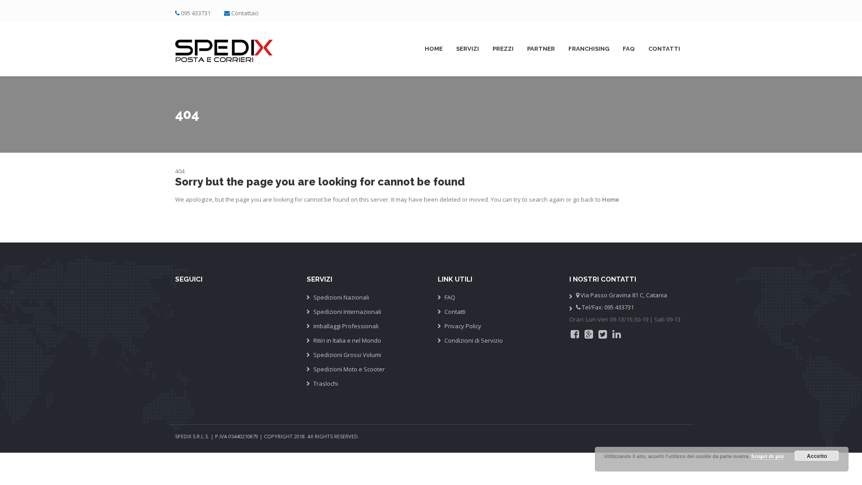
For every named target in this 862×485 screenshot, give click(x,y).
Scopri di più (767, 456)
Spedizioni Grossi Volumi (347, 355)
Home (434, 48)
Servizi (467, 48)
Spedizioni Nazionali (341, 297)
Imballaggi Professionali (345, 326)
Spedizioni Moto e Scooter (349, 369)
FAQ (629, 48)
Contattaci (245, 13)
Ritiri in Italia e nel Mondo (347, 340)
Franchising (588, 48)
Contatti (664, 48)
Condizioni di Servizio (473, 340)
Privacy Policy (462, 326)
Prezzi (503, 48)
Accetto (817, 456)
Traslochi (325, 383)
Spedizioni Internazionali (347, 312)
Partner (541, 48)
